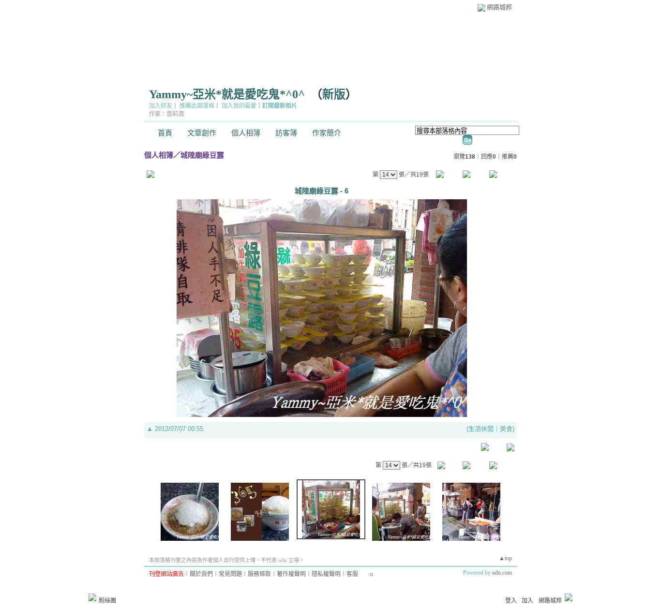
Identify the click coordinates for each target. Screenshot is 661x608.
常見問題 (230, 574)
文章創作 (201, 133)
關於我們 (201, 574)
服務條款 (259, 574)
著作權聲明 (291, 574)
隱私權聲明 (326, 574)
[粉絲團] (92, 597)
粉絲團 (107, 600)
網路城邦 (499, 7)
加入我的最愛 (239, 106)
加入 (527, 600)
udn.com (502, 572)
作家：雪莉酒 (166, 114)
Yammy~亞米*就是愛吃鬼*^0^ (227, 94)
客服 (352, 574)
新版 (334, 94)
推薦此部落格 (197, 106)
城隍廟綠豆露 (202, 155)
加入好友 (160, 106)
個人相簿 (245, 133)
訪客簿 (286, 133)
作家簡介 (326, 133)
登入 (511, 600)
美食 (506, 428)
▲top (505, 558)
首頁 (165, 133)
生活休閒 (481, 428)
